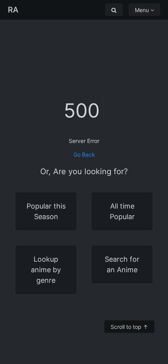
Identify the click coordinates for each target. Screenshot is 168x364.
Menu (142, 10)
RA (13, 9)
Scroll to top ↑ (129, 326)
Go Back (84, 154)
